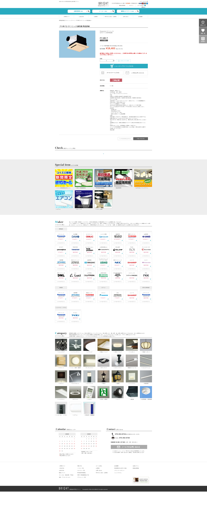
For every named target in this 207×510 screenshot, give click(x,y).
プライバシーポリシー (119, 470)
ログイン (131, 5)
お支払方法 (61, 470)
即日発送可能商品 (81, 472)
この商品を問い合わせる (137, 72)
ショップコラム (117, 472)
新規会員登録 (122, 5)
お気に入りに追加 (124, 60)
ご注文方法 (81, 16)
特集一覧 (79, 466)
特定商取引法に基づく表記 (120, 468)
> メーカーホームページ (125, 138)
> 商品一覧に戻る (141, 138)
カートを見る (141, 5)
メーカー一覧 (80, 468)
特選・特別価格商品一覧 (83, 475)
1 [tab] (103, 154)
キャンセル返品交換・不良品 (66, 475)
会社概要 (140, 16)
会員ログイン (136, 466)
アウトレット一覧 (81, 477)
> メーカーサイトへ (61, 242)
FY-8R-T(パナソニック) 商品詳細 (83, 20)
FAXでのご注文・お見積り (111, 16)
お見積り (96, 16)
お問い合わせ (125, 16)
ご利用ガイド (66, 16)
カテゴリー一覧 (81, 470)
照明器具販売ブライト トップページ (67, 20)
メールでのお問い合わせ (131, 447)
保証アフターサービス (64, 477)
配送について (62, 472)
